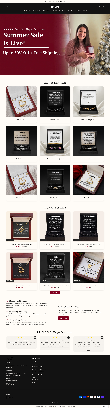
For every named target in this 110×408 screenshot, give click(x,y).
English (9, 397)
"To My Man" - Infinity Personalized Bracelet (55, 244)
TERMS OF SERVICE (37, 374)
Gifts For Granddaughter (54, 159)
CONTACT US (35, 361)
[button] (8, 6)
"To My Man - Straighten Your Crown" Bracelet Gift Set (55, 285)
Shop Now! (63, 318)
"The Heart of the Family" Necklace (21, 285)
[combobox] (105, 406)
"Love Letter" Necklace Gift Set (88, 285)
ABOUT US (35, 380)
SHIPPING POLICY (36, 364)
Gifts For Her (20, 120)
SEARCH (34, 382)
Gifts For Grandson (87, 159)
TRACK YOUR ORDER (37, 366)
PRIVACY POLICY (36, 377)
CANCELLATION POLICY (38, 372)
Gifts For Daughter (87, 120)
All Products (87, 198)
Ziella (57, 402)
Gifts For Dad (54, 198)
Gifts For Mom (21, 198)
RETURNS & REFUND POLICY (39, 369)
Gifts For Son (20, 159)
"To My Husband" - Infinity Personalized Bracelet (88, 244)
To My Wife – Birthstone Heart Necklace (22, 244)
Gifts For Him (54, 120)
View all (55, 292)
